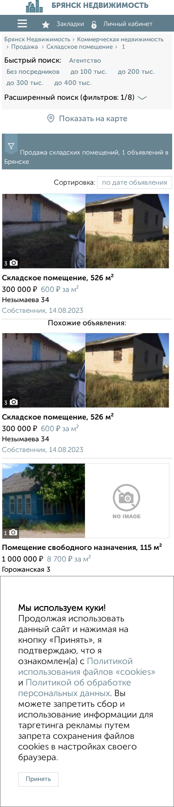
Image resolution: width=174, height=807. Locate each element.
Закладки (70, 24)
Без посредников (32, 72)
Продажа (25, 47)
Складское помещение (79, 47)
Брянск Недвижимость (37, 40)
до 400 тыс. (72, 83)
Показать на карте (93, 119)
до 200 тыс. (136, 72)
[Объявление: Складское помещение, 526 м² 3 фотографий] (85, 268)
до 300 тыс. (24, 83)
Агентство (85, 61)
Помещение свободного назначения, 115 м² (82, 548)
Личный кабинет (128, 24)
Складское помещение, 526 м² (58, 278)
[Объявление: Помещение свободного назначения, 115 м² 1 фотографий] (85, 538)
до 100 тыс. (89, 72)
